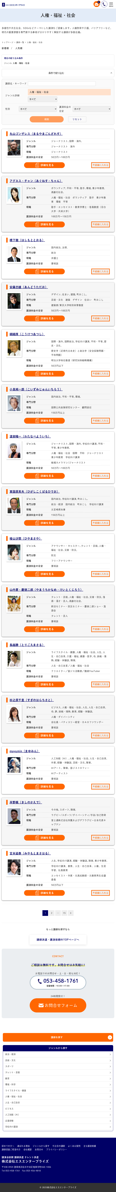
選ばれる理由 (23, 1146)
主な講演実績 (89, 1146)
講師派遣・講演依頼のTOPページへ (58, 939)
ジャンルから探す (41, 1146)
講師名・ (16, 83)
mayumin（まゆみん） (25, 751)
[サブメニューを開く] (12, 1146)
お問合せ (39, 1149)
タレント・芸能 (12, 1072)
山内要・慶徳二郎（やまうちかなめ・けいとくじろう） (46, 589)
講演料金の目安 (65, 109)
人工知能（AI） (12, 1115)
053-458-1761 (61, 982)
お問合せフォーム (61, 1005)
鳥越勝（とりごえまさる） (27, 644)
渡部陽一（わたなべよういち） (30, 436)
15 (64, 913)
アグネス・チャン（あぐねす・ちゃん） (36, 180)
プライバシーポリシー (56, 1149)
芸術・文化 (10, 1060)
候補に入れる (101, 165)
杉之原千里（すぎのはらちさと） (32, 700)
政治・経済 (10, 1054)
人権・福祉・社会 (13, 1096)
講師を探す (57, 1037)
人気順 (18, 48)
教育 (7, 1078)
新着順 (5, 48)
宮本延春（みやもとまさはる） (30, 853)
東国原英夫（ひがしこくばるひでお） (35, 491)
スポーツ (9, 1066)
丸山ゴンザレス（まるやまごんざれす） (36, 133)
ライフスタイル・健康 (15, 1090)
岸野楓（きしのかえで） (26, 802)
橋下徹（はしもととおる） (27, 240)
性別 (7, 109)
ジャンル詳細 (12, 95)
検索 (46, 119)
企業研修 (9, 1121)
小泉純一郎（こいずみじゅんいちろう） (36, 389)
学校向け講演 (11, 1127)
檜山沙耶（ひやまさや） (26, 538)
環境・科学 (10, 1084)
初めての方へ (8, 1146)
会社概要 (27, 1149)
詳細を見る (47, 165)
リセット (77, 119)
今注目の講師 (58, 1146)
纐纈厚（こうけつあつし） (27, 334)
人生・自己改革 (12, 1103)
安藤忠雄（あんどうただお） (29, 287)
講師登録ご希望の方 (11, 1149)
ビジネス (9, 1109)
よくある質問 (74, 1146)
